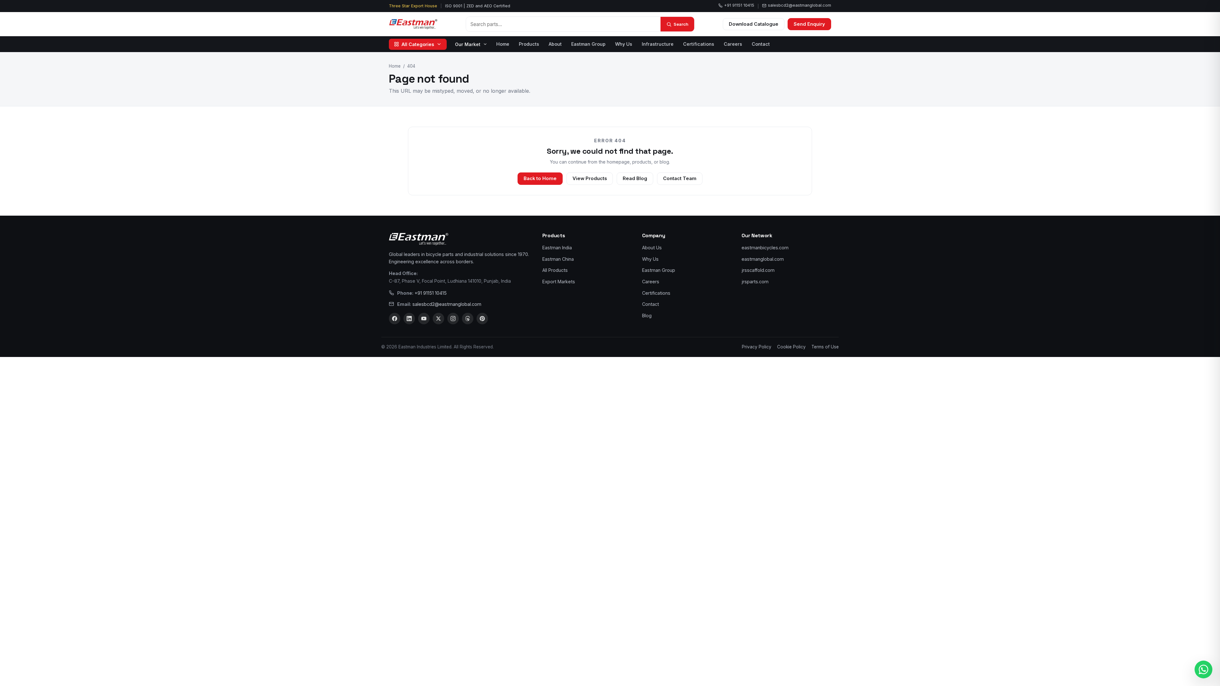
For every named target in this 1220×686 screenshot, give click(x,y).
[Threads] (467, 318)
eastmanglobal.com (763, 259)
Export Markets (558, 281)
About (555, 44)
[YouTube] (424, 318)
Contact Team (679, 178)
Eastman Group (588, 44)
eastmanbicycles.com (765, 247)
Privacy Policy (756, 346)
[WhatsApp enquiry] (1203, 669)
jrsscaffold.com (758, 270)
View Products (590, 178)
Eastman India (557, 247)
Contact (761, 44)
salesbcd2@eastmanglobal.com (799, 5)
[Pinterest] (482, 318)
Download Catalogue (753, 24)
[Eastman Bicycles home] (413, 24)
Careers (733, 44)
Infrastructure (658, 44)
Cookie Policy (791, 346)
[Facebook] (394, 318)
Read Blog (635, 178)
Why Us (623, 44)
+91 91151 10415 (739, 5)
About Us (652, 247)
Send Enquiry (809, 24)
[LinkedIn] (409, 318)
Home (502, 44)
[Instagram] (453, 318)
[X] (438, 318)
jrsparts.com (755, 281)
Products (529, 44)
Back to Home (540, 178)
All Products (555, 270)
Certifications (698, 44)
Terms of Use (825, 346)
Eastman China (558, 259)
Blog (647, 315)
